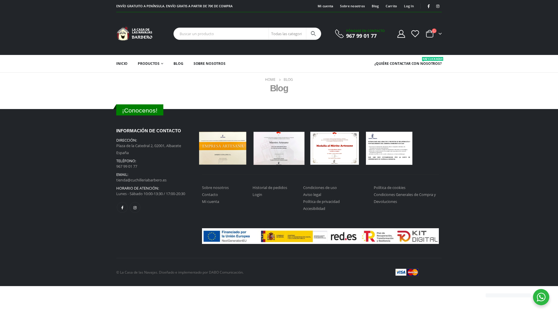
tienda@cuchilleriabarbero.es (141, 180)
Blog (375, 6)
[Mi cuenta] (401, 34)
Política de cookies (389, 187)
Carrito (391, 6)
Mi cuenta (325, 6)
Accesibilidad (314, 208)
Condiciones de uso (320, 187)
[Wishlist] (415, 34)
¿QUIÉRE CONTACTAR (392, 63)
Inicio (122, 63)
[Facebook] (428, 6)
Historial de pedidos (270, 187)
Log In (409, 6)
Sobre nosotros (352, 6)
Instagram (135, 207)
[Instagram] (437, 6)
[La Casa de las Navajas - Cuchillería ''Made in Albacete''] (134, 33)
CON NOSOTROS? (427, 61)
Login (257, 194)
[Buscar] (313, 34)
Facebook (122, 207)
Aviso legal (312, 194)
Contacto (210, 194)
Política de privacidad (321, 201)
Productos (149, 63)
